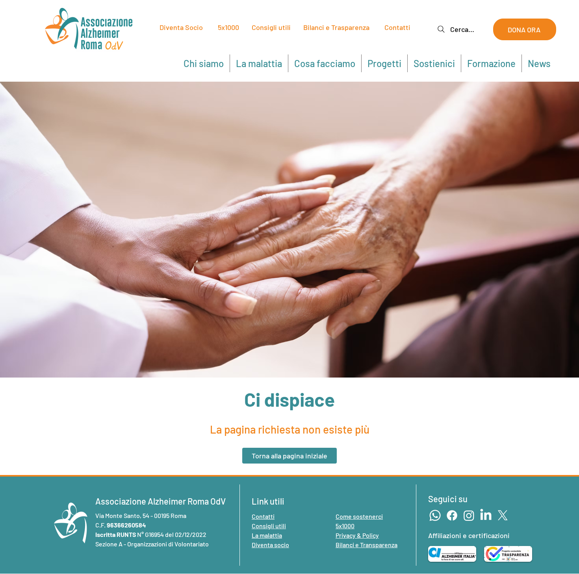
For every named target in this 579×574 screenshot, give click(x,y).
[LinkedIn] (486, 515)
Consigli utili (271, 27)
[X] (503, 515)
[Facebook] (452, 515)
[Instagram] (469, 515)
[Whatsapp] (435, 515)
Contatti (397, 27)
